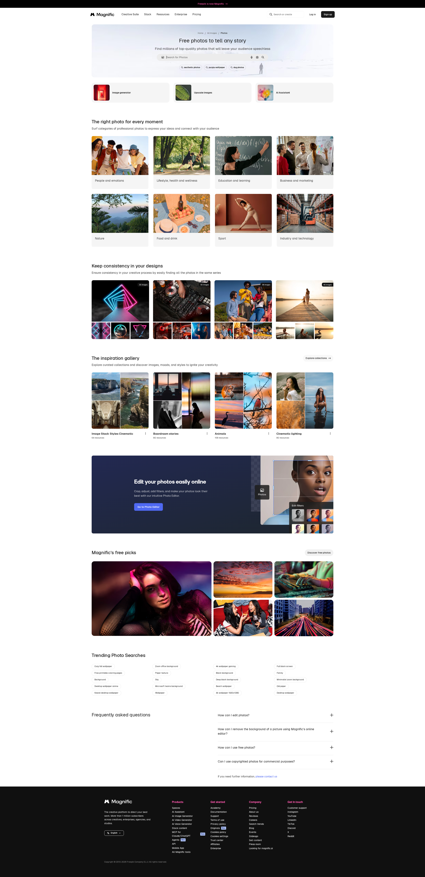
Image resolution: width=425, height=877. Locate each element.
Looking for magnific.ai (261, 848)
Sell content (255, 840)
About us (253, 811)
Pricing (196, 14)
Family (280, 673)
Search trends (256, 823)
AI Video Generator (182, 820)
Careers (253, 820)
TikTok (291, 823)
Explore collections (316, 358)
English (114, 833)
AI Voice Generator (182, 823)
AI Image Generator (182, 816)
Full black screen (285, 666)
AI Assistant (178, 811)
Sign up (328, 14)
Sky (157, 679)
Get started (218, 802)
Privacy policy (218, 823)
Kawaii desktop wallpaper (106, 693)
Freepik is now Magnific (211, 3)
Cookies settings (219, 836)
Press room (255, 844)
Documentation (219, 811)
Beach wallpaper (224, 686)
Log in (312, 14)
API (174, 843)
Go (99, 629)
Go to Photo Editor (148, 506)
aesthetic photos (192, 67)
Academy (216, 807)
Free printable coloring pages (108, 673)
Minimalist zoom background (290, 679)
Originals (218, 828)
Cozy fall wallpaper (103, 666)
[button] (114, 833)
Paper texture (161, 673)
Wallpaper (160, 693)
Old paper (281, 686)
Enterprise (216, 848)
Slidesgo (253, 836)
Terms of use (217, 820)
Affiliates (215, 844)
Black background (224, 673)
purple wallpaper (217, 67)
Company (255, 802)
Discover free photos (319, 552)
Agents (178, 839)
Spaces (176, 807)
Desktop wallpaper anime (106, 686)
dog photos (238, 67)
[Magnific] (118, 802)
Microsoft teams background (169, 686)
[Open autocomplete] (161, 57)
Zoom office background (166, 666)
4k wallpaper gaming (226, 666)
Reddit (291, 836)
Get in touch (295, 802)
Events (252, 832)
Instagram (293, 811)
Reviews (253, 816)
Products (177, 802)
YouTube (292, 816)
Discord (292, 828)
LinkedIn (292, 820)
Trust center (217, 840)
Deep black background (227, 679)
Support (215, 816)
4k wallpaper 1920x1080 (227, 693)
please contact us (266, 776)
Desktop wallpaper (285, 693)
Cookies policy (218, 832)
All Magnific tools (181, 851)
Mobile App (178, 848)
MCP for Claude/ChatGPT (188, 834)
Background (100, 679)
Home (200, 33)
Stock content (179, 828)
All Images (212, 33)
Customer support (297, 807)
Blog (251, 828)
